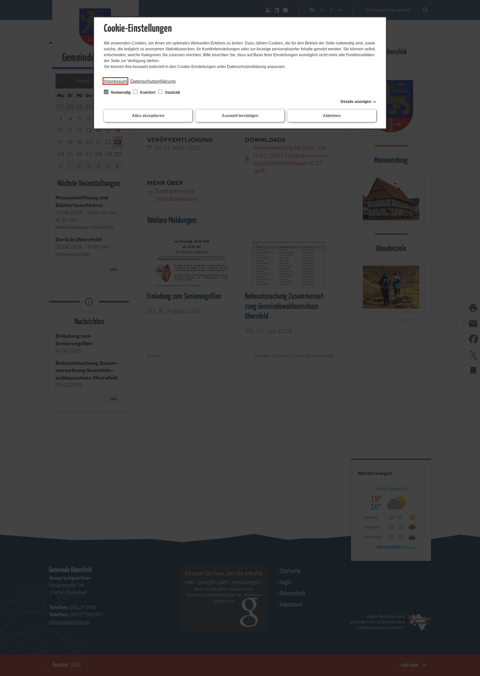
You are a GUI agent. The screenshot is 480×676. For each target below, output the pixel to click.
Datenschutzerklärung (153, 81)
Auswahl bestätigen (240, 115)
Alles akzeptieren (148, 115)
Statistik (172, 92)
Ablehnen (332, 115)
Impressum (115, 81)
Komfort (147, 92)
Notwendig (121, 92)
